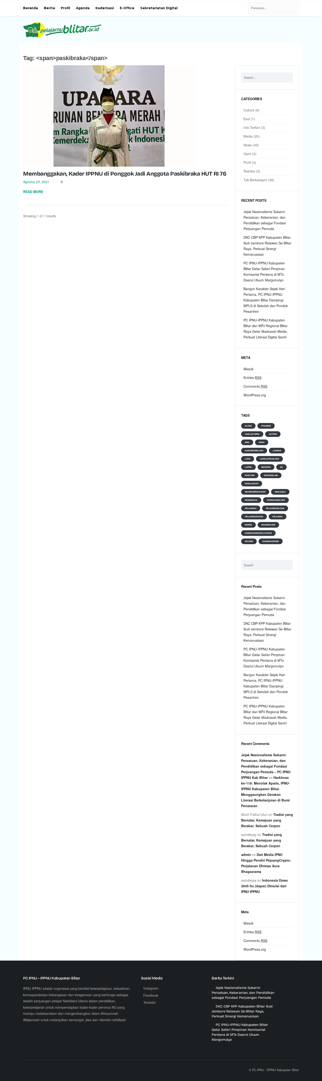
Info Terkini (252, 127)
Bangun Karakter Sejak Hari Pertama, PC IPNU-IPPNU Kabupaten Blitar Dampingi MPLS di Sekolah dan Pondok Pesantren (266, 300)
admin (246, 854)
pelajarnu (250, 508)
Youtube (149, 1002)
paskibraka (251, 500)
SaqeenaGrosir (270, 541)
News (248, 145)
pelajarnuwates (254, 516)
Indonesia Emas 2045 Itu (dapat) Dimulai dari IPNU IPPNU (264, 886)
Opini (247, 153)
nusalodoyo (251, 483)
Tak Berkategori (255, 179)
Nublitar (250, 475)
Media (248, 136)
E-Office (127, 8)
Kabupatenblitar (254, 450)
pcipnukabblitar (276, 500)
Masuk (248, 368)
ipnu (247, 442)
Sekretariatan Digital (159, 8)
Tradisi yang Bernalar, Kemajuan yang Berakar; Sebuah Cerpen (267, 820)
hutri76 (273, 434)
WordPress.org (255, 395)
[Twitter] (38, 1070)
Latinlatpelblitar (269, 458)
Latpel (248, 467)
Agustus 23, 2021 (36, 181)
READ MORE (33, 192)
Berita (49, 8)
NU (281, 467)
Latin (247, 458)
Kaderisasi (104, 8)
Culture (249, 110)
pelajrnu (277, 516)
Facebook (150, 995)
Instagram (150, 988)
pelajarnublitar (275, 508)
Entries (252, 377)
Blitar (248, 425)
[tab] (267, 101)
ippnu (261, 442)
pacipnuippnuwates (255, 491)
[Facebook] (28, 1070)
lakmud (277, 450)
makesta (266, 467)
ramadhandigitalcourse (258, 533)
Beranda (30, 8)
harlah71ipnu (252, 434)
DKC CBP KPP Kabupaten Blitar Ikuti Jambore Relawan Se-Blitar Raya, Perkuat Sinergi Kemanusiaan (242, 1011)
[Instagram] (48, 1070)
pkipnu (248, 524)
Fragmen (266, 425)
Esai (247, 118)
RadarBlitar (268, 524)
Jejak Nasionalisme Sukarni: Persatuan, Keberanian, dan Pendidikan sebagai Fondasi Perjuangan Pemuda (243, 993)
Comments (255, 386)
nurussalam (271, 475)
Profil (65, 8)
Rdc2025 (249, 541)
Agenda (83, 8)
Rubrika (249, 171)
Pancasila (280, 491)
